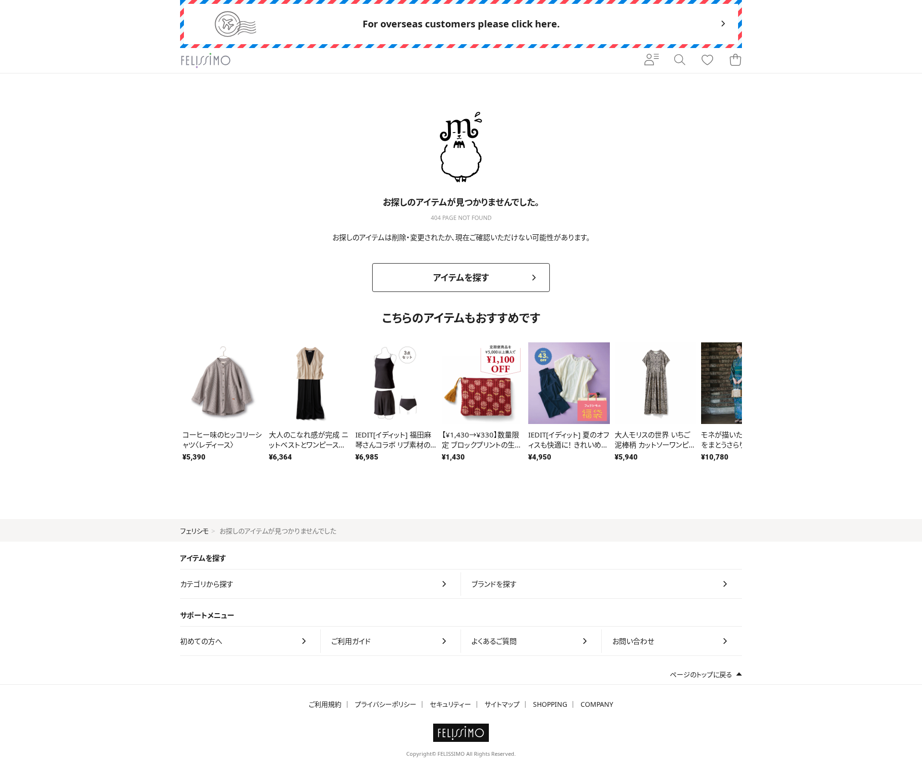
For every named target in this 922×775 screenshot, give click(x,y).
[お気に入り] (707, 60)
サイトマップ (502, 704)
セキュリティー (450, 704)
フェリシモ (194, 530)
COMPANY (597, 704)
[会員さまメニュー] (652, 60)
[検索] (679, 60)
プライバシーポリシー (385, 704)
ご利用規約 (325, 704)
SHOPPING (550, 704)
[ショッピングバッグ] (735, 60)
